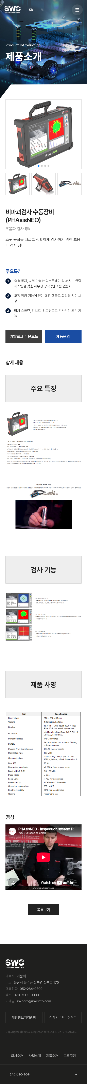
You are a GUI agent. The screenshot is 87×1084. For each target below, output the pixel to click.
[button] (38, 166)
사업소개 (35, 1056)
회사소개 (17, 1056)
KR (31, 9)
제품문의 (63, 336)
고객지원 (70, 1056)
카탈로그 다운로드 (24, 336)
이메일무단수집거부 (63, 1018)
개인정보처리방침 (24, 1018)
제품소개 (52, 1056)
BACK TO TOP (20, 1074)
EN (42, 9)
